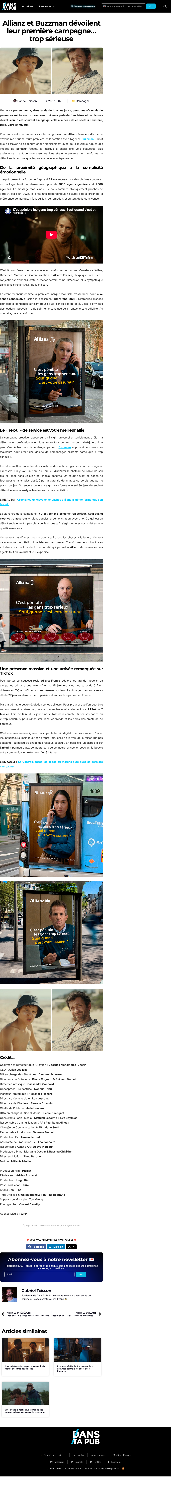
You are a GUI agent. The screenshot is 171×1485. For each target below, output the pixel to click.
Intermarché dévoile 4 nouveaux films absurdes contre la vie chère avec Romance (75, 1368)
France (76, 1225)
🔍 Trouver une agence (83, 6)
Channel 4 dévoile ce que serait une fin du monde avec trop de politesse (25, 1367)
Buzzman (87, 139)
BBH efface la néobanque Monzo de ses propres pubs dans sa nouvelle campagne (25, 1410)
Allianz (35, 1225)
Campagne (83, 101)
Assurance (45, 1225)
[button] (165, 6)
